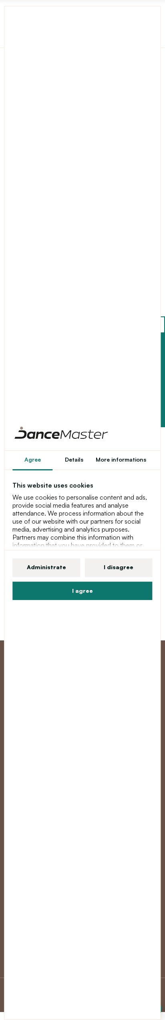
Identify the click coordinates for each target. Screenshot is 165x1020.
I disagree (118, 567)
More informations (121, 459)
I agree (82, 590)
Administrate (46, 567)
